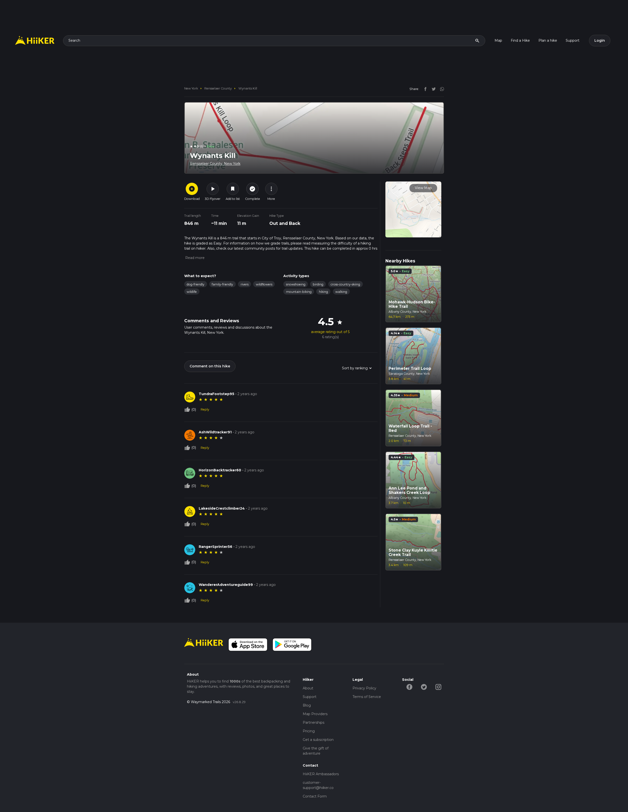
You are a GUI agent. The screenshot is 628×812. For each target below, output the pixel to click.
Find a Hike (520, 40)
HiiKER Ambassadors (321, 774)
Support (572, 40)
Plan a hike (547, 40)
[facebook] (424, 89)
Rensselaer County (218, 88)
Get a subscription (318, 739)
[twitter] (432, 89)
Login (599, 40)
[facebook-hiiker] (409, 686)
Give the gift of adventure (315, 751)
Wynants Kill (247, 88)
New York (191, 88)
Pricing (309, 731)
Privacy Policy (364, 688)
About (308, 688)
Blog (307, 705)
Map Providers (315, 714)
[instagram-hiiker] (438, 686)
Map (498, 40)
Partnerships (313, 722)
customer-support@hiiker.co (318, 785)
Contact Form (315, 796)
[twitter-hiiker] (424, 686)
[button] (194, 258)
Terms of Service (367, 697)
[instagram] (440, 89)
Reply (205, 409)
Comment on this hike (210, 366)
